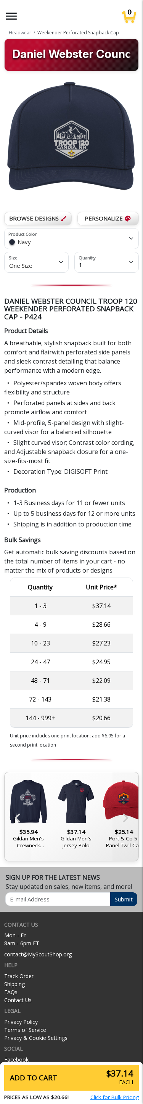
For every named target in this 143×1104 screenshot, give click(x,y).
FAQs (11, 992)
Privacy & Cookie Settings (35, 1037)
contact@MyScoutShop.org (38, 954)
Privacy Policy (21, 1021)
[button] (11, 16)
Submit (124, 899)
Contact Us (18, 1000)
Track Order (19, 976)
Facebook (16, 1059)
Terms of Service (25, 1029)
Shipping (14, 984)
